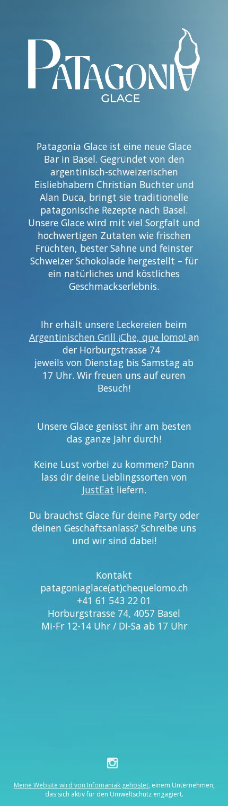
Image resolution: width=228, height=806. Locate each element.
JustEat (98, 489)
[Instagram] (114, 762)
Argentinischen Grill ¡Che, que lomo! (108, 337)
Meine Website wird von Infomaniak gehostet (81, 785)
